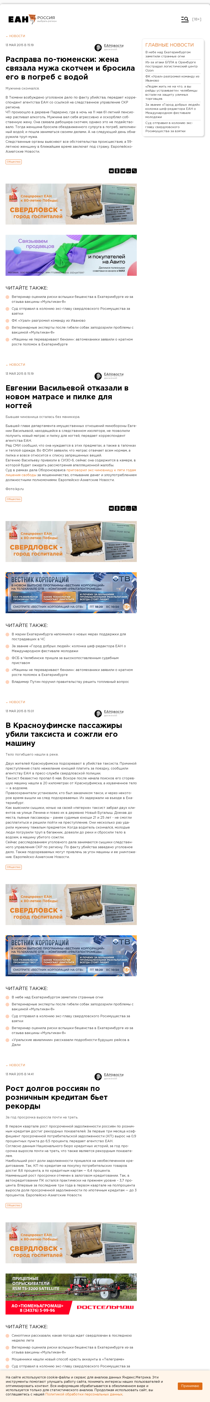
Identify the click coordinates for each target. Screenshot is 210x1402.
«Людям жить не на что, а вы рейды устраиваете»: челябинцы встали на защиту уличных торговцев (171, 92)
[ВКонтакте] (111, 170)
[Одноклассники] (117, 170)
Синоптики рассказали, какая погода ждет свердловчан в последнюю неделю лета (72, 1338)
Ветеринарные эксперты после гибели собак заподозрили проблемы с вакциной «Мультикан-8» (73, 330)
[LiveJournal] (134, 170)
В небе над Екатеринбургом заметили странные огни (57, 997)
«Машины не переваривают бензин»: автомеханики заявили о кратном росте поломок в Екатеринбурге (72, 342)
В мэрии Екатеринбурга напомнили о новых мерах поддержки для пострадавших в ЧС (69, 637)
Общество (14, 162)
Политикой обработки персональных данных (83, 1394)
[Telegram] (122, 170)
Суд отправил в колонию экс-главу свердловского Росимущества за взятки (71, 311)
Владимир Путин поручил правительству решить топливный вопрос (70, 681)
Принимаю (190, 1386)
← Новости (15, 36)
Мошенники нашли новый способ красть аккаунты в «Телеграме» (68, 1359)
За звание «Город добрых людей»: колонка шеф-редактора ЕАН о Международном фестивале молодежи (69, 649)
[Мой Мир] (128, 170)
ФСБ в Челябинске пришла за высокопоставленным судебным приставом (65, 661)
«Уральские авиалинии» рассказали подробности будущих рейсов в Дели (70, 1043)
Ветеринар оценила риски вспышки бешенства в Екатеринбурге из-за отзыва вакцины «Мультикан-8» (72, 299)
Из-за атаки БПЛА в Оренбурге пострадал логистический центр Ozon (171, 66)
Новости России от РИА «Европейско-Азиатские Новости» (22, 19)
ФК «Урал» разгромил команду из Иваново (49, 320)
